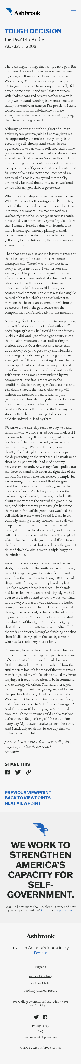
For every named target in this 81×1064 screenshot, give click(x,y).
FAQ (40, 1031)
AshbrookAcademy (40, 976)
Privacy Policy (40, 1026)
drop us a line (64, 910)
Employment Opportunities (40, 1037)
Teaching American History (40, 991)
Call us (45, 910)
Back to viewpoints (28, 797)
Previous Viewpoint (28, 792)
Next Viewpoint (23, 803)
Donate (40, 952)
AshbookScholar (40, 983)
